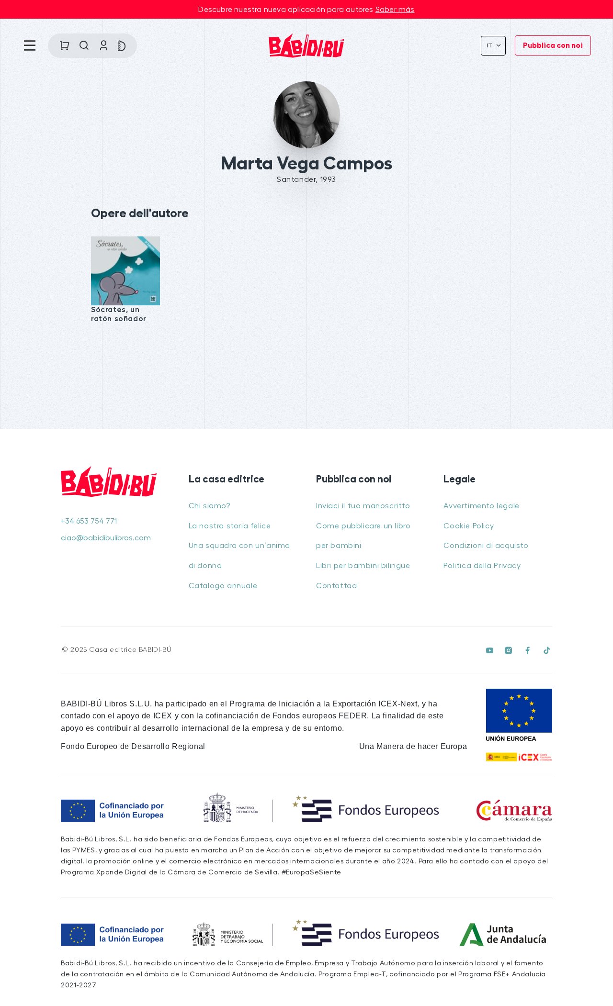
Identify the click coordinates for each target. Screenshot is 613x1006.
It (491, 45)
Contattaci (337, 586)
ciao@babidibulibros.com (106, 538)
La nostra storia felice (230, 526)
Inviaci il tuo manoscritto (363, 506)
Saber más (395, 9)
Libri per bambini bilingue (363, 566)
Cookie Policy (468, 526)
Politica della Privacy (482, 566)
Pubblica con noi (553, 45)
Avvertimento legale (481, 506)
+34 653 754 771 (89, 521)
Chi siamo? (209, 506)
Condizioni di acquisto (485, 545)
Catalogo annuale (223, 586)
